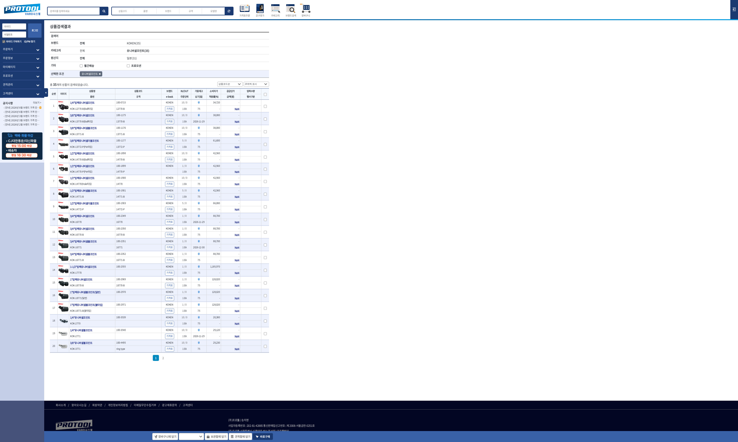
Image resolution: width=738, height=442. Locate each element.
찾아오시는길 (78, 405)
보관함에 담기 (218, 436)
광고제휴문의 (169, 405)
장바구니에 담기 (167, 436)
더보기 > (37, 102)
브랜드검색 (291, 15)
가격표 (169, 108)
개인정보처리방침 (118, 405)
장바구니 (306, 15)
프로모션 (136, 65)
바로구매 (265, 436)
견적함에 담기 (242, 436)
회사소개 (61, 405)
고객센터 (188, 405)
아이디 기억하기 (14, 41)
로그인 (35, 30)
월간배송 (89, 65)
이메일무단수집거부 (145, 405)
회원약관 (97, 405)
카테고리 (275, 15)
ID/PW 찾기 (29, 41)
